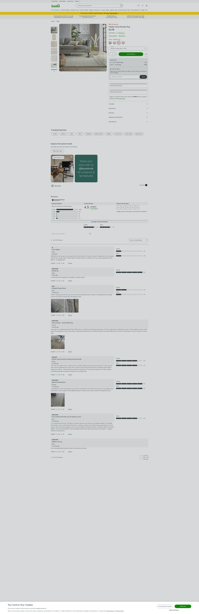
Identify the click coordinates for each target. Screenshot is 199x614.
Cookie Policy (110, 611)
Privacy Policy (120, 611)
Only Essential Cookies (165, 606)
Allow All (183, 606)
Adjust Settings (174, 610)
